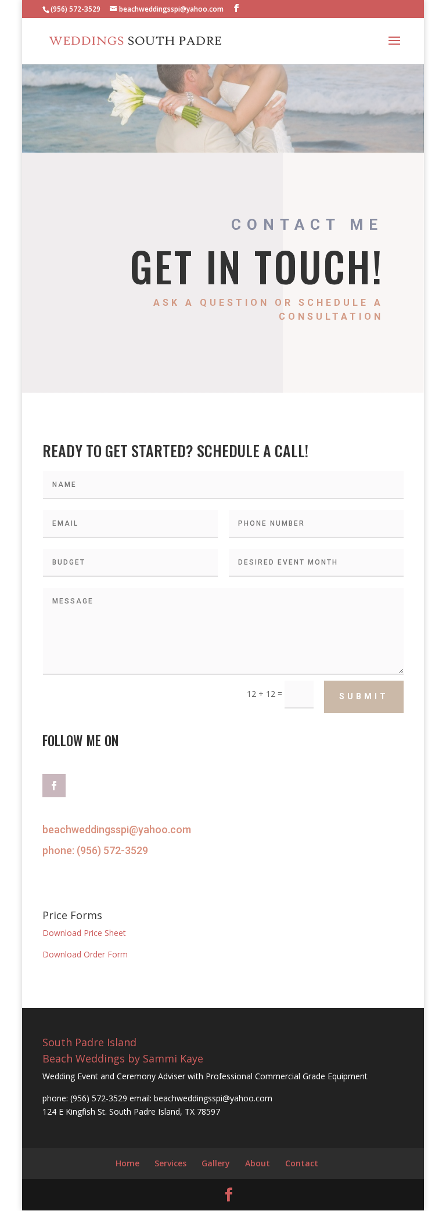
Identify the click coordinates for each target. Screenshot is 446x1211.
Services (170, 1163)
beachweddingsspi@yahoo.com (116, 829)
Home (127, 1163)
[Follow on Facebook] (54, 785)
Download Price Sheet (84, 932)
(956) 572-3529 (112, 850)
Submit (364, 696)
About (257, 1163)
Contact (301, 1163)
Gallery (216, 1163)
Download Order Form (85, 954)
